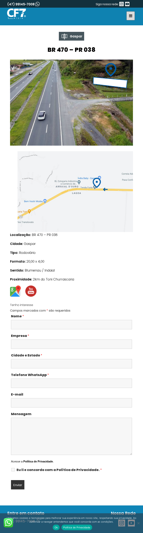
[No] (138, 523)
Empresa (20, 336)
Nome (17, 316)
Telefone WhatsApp (30, 375)
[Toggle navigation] (130, 15)
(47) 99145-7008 (21, 4)
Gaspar (75, 36)
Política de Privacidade (38, 461)
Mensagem (21, 414)
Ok (56, 527)
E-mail (17, 394)
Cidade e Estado (26, 355)
